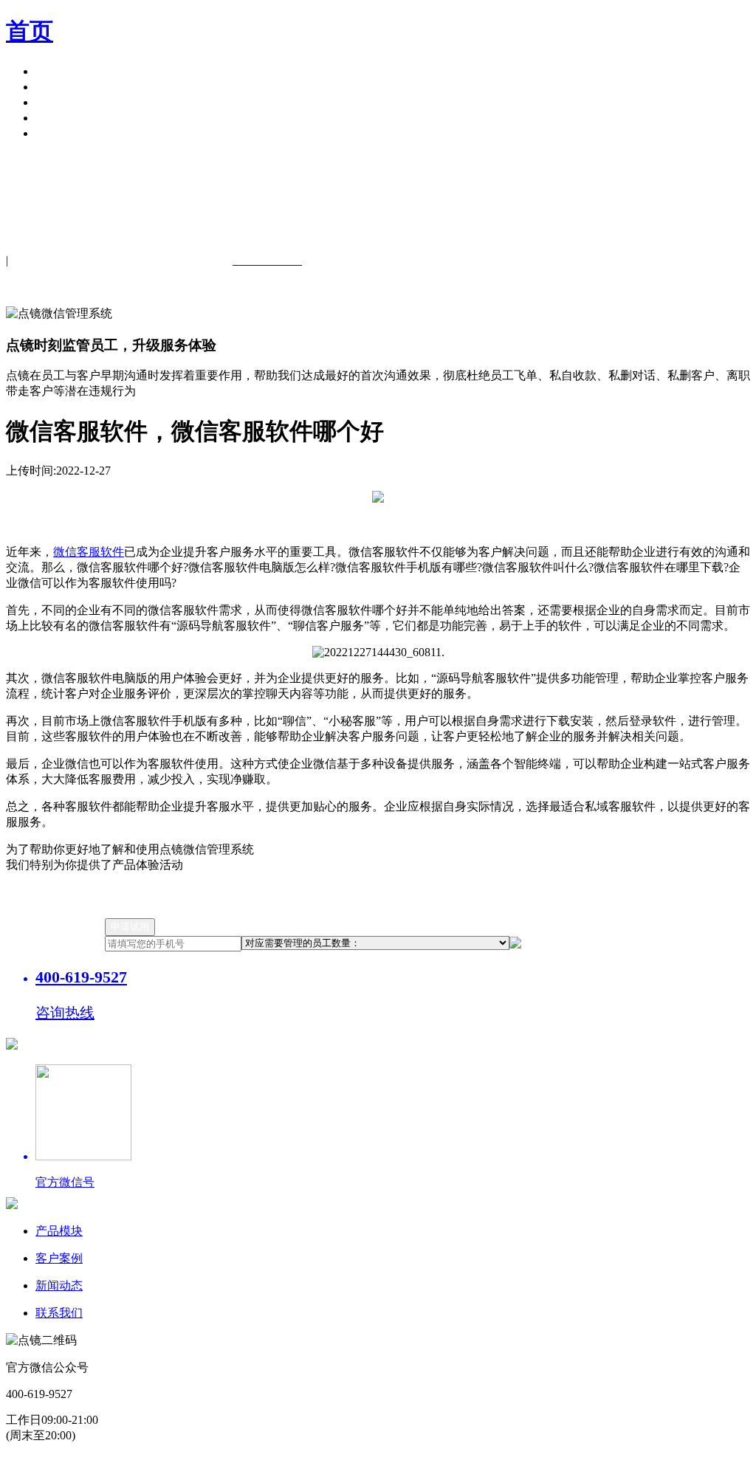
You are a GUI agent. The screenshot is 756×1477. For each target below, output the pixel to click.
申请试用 (59, 133)
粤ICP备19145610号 (227, 1462)
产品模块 (59, 71)
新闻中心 (59, 102)
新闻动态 (59, 1285)
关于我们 (59, 117)
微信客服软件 (88, 551)
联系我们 (59, 1312)
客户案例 (59, 86)
